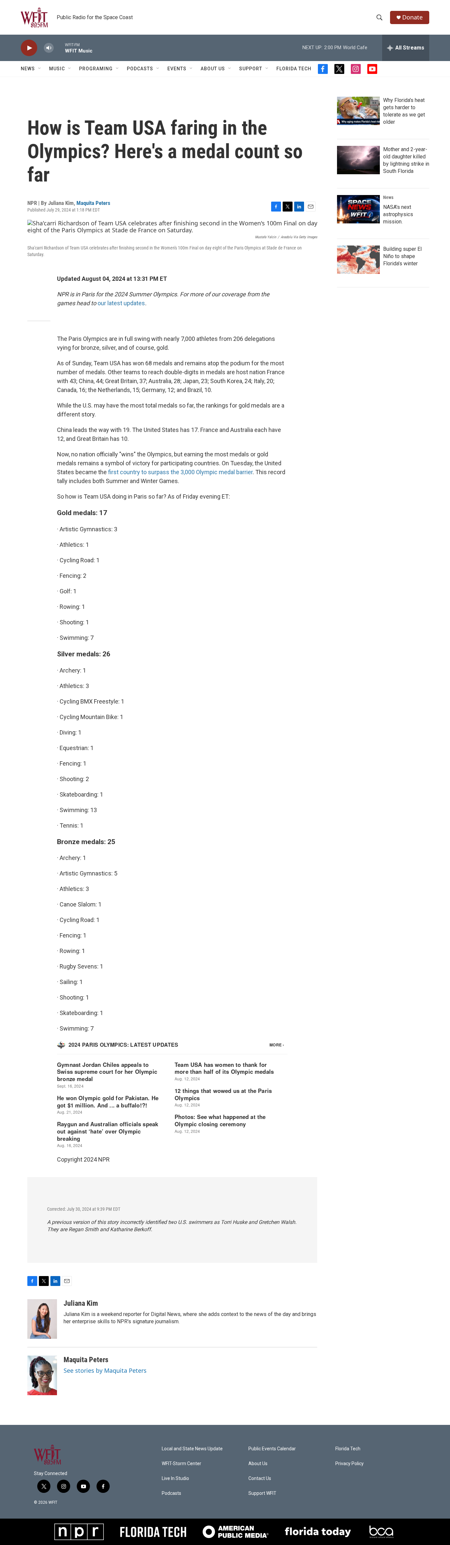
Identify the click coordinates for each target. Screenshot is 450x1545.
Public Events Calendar (272, 1448)
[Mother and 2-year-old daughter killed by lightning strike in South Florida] (358, 160)
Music (57, 68)
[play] (29, 48)
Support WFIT (262, 1493)
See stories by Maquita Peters (105, 1370)
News (388, 197)
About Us (213, 68)
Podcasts (140, 68)
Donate (412, 17)
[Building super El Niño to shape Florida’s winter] (358, 260)
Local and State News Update (192, 1448)
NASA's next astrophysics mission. (398, 214)
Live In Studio (175, 1478)
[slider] (59, 47)
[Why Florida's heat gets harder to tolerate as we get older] (358, 111)
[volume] (48, 48)
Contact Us (259, 1478)
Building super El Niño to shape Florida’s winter (402, 256)
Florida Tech (293, 68)
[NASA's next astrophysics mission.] (358, 209)
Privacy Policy (349, 1463)
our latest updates (121, 303)
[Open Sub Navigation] (39, 68)
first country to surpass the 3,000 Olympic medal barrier (180, 472)
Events (176, 68)
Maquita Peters (93, 203)
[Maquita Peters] (42, 1375)
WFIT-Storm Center (181, 1463)
